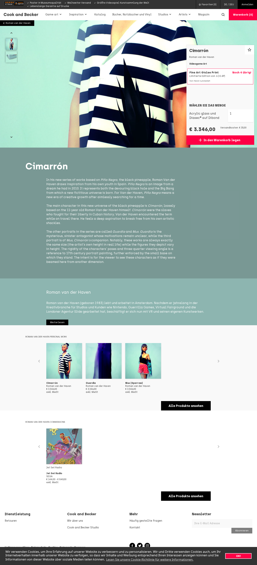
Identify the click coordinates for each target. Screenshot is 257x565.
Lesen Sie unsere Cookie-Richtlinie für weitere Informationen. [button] (149, 559)
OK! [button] (238, 556)
